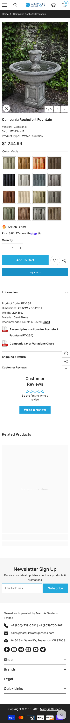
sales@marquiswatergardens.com (32, 632)
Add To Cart (25, 260)
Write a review (35, 410)
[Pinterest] (21, 649)
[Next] (64, 109)
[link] (35, 537)
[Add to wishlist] (55, 260)
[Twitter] (43, 649)
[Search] (15, 5)
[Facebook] (7, 649)
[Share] (64, 260)
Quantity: (8, 240)
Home (5, 14)
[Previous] (57, 109)
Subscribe (55, 588)
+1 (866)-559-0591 (23, 625)
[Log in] (53, 4)
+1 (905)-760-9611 (51, 625)
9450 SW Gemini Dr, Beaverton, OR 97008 (38, 640)
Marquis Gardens (51, 709)
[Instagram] (14, 649)
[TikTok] (28, 649)
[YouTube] (35, 649)
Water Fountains (32, 136)
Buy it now (35, 272)
